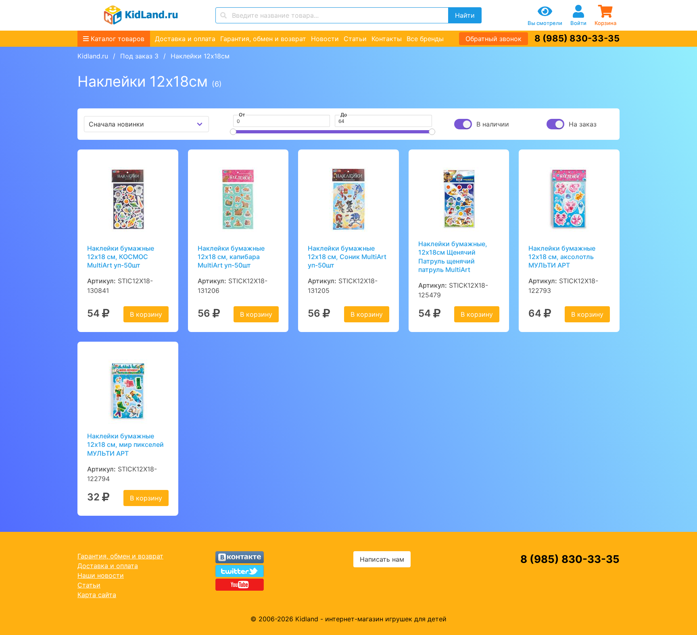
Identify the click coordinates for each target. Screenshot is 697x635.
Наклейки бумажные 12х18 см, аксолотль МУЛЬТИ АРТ (561, 257)
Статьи (355, 39)
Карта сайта (96, 595)
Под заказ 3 (139, 56)
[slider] (233, 132)
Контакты (386, 39)
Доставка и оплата (185, 39)
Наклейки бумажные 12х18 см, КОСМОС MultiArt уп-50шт (120, 257)
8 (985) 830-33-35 (577, 38)
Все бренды (425, 39)
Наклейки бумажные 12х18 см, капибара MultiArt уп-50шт (231, 257)
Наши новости (100, 575)
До (343, 115)
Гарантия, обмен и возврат (263, 39)
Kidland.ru (92, 56)
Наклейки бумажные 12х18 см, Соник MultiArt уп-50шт (347, 257)
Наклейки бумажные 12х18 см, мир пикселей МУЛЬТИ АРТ (125, 444)
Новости (325, 39)
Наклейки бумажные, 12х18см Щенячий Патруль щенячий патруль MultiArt (452, 257)
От (242, 115)
